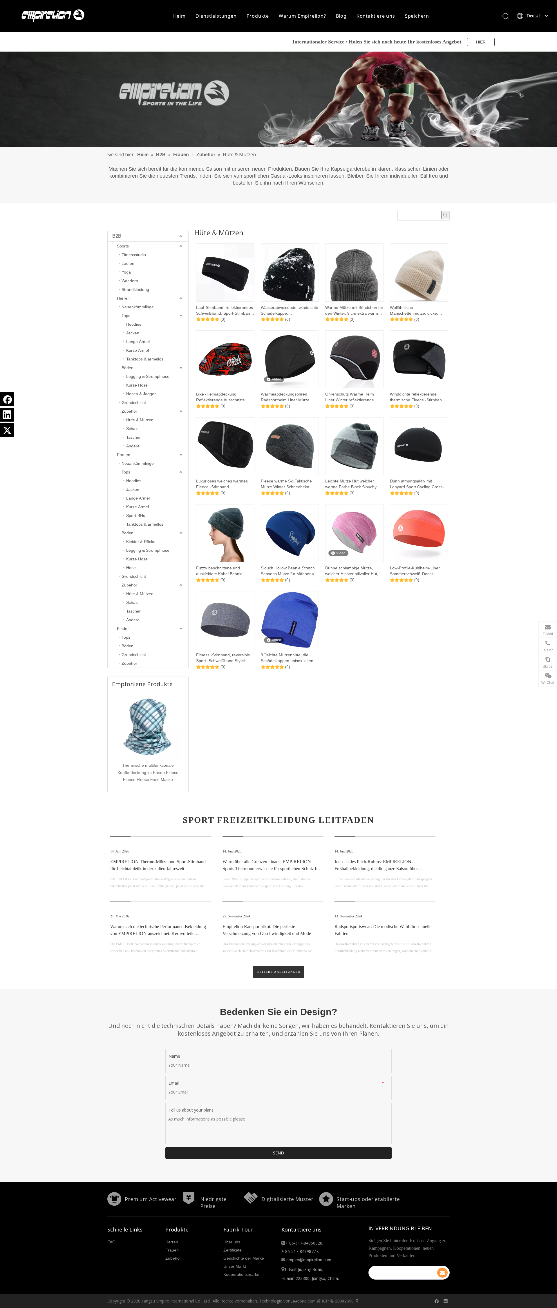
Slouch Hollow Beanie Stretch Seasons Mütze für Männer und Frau (290, 571)
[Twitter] (7, 430)
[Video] (290, 359)
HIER (481, 42)
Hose (131, 567)
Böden (127, 367)
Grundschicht (134, 402)
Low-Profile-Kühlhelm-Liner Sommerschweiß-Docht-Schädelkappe (415, 571)
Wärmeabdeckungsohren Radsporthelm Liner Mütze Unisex (285, 397)
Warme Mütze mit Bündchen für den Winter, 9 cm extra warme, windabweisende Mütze (354, 310)
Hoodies (133, 324)
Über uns (231, 1242)
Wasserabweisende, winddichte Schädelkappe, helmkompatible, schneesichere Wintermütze (290, 310)
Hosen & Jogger (141, 393)
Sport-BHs (135, 515)
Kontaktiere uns (376, 16)
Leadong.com (303, 1301)
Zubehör (129, 411)
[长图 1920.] (278, 99)
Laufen (128, 263)
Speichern (417, 16)
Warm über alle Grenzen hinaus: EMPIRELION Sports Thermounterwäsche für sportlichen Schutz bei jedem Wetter (272, 868)
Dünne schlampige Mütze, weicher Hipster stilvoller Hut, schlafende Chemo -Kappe (351, 571)
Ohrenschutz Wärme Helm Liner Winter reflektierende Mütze (349, 397)
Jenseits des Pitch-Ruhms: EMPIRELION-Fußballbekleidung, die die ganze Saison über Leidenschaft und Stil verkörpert (376, 868)
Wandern (130, 280)
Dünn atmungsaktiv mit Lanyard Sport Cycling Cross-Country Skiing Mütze (417, 484)
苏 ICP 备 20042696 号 (338, 1301)
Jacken (132, 333)
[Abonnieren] (442, 1273)
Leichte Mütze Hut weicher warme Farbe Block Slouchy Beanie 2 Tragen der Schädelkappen (351, 484)
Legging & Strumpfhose (147, 376)
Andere (133, 446)
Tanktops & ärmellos (144, 359)
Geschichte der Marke (243, 1258)
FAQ (111, 1242)
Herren (123, 298)
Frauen (123, 454)
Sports (123, 246)
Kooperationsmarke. (242, 1274)
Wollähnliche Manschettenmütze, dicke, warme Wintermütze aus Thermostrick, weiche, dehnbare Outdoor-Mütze (414, 310)
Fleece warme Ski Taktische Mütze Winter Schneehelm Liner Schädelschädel (286, 484)
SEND (278, 1153)
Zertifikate (232, 1250)
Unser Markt (234, 1266)
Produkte (258, 16)
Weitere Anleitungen (278, 971)
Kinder (123, 628)
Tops (126, 315)
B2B (116, 236)
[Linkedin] (7, 415)
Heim (179, 16)
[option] (147, 737)
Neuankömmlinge (138, 307)
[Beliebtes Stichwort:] (445, 215)
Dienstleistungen (216, 16)
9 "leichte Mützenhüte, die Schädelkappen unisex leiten (287, 658)
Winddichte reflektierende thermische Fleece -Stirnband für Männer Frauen (417, 397)
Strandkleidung (135, 289)
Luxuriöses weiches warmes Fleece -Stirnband (222, 484)
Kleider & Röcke (140, 541)
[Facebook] (7, 399)
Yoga (126, 272)
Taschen (134, 437)
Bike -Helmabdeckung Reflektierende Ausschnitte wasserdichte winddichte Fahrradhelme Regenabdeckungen (220, 397)
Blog (341, 16)
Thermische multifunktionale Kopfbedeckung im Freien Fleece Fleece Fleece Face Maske (147, 772)
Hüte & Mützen (139, 420)
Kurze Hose (137, 385)
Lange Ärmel (138, 341)
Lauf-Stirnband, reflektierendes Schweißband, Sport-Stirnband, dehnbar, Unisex (225, 310)
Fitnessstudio (134, 254)
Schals (132, 428)
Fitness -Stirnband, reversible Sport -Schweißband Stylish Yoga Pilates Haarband (223, 658)
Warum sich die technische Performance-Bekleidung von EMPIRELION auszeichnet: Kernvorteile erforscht (158, 933)
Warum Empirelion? (302, 16)
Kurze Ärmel (137, 350)
